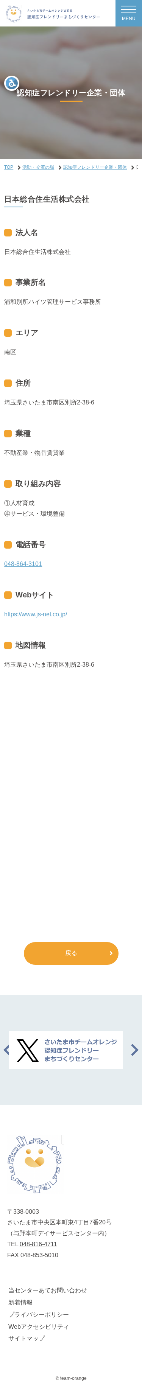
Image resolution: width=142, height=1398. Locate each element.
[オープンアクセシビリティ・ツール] (11, 83)
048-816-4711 (38, 1244)
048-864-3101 (23, 564)
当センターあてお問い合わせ (47, 1290)
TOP (8, 167)
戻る (71, 953)
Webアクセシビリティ (38, 1326)
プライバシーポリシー (38, 1314)
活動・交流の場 (38, 167)
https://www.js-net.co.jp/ (35, 614)
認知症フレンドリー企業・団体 (95, 167)
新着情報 (20, 1302)
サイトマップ (26, 1338)
